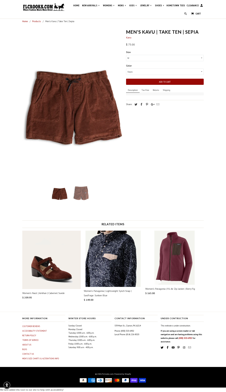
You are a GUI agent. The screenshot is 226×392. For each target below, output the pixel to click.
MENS (122, 5)
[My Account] (201, 6)
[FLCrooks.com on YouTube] (173, 347)
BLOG (24, 349)
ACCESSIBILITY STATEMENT (34, 331)
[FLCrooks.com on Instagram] (184, 347)
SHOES (159, 5)
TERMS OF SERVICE (30, 340)
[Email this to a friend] (157, 104)
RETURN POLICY (29, 335)
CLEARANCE (193, 5)
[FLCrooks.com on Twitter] (162, 347)
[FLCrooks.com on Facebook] (168, 347)
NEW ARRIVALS (91, 5)
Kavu (128, 37)
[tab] (133, 90)
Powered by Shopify (122, 374)
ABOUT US (26, 344)
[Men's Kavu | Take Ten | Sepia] (72, 103)
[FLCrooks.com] (43, 7)
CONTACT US (28, 354)
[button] (7, 385)
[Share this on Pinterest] (146, 104)
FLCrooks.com (108, 374)
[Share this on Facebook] (141, 104)
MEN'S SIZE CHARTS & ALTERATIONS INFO (40, 358)
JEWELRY (146, 5)
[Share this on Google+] (151, 104)
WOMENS (109, 5)
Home (76, 5)
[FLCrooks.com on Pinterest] (178, 347)
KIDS (133, 5)
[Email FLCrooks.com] (190, 347)
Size (128, 52)
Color (129, 65)
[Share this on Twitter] (135, 104)
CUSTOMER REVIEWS (31, 326)
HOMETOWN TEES (176, 5)
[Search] (185, 14)
